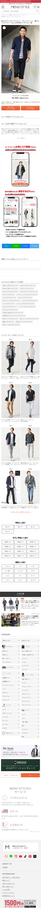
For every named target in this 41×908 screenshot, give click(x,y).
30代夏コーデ (8, 546)
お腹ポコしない (6, 640)
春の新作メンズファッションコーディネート (10, 16)
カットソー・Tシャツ (7, 685)
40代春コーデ (20, 542)
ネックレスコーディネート (9, 306)
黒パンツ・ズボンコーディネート (11, 324)
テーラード (20, 571)
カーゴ (20, 580)
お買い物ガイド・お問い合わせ (11, 877)
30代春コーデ (8, 542)
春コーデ (8, 526)
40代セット (5, 651)
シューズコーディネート (8, 297)
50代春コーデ (33, 542)
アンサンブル (5, 696)
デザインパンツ (26, 694)
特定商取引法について (8, 896)
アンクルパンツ (26, 701)
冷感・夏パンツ (26, 679)
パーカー (33, 566)
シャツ (20, 566)
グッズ (27, 710)
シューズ (8, 705)
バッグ (23, 714)
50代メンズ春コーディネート (10, 288)
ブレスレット (25, 733)
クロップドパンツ (26, 705)
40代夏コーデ (20, 546)
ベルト (23, 718)
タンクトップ (5, 700)
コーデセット (9, 646)
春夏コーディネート (7, 321)
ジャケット (7, 566)
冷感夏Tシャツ (6, 677)
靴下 (23, 725)
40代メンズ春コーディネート (27, 285)
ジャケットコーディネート (24, 297)
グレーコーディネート (8, 294)
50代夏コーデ (33, 546)
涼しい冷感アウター (27, 651)
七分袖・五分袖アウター (28, 654)
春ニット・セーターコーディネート (28, 318)
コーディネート (23, 15)
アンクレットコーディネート (9, 291)
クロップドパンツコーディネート (28, 291)
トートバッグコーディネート (29, 300)
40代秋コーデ (20, 551)
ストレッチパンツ (26, 697)
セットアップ (9, 667)
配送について (6, 880)
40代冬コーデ (20, 555)
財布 (23, 736)
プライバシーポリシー (8, 892)
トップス (8, 673)
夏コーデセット (6, 658)
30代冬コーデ (8, 555)
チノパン (33, 575)
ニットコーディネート (8, 303)
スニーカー (5, 717)
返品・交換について (8, 886)
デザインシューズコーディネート (11, 300)
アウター (27, 646)
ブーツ (4, 709)
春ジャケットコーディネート (9, 318)
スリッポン (5, 724)
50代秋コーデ (33, 551)
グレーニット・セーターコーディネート (26, 294)
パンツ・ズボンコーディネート (26, 306)
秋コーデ (33, 526)
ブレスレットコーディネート (9, 309)
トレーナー (25, 669)
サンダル (4, 728)
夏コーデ (20, 526)
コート (20, 575)
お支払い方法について (8, 883)
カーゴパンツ (25, 690)
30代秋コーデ (8, 551)
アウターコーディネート (26, 288)
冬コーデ (8, 531)
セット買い (7, 571)
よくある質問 (6, 889)
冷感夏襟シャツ (6, 681)
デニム (7, 580)
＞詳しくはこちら (35, 831)
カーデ (33, 571)
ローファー (5, 720)
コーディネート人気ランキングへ (20, 512)
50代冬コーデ (33, 555)
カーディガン (25, 665)
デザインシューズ (7, 713)
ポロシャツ (5, 692)
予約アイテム (9, 733)
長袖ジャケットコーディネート (23, 321)
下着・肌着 (25, 722)
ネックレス (25, 729)
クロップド (33, 580)
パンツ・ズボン (29, 674)
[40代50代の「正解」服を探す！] (37, 11)
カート (30, 775)
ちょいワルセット (7, 662)
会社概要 (4, 867)
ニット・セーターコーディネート (25, 303)
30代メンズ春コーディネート (10, 285)
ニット (7, 575)
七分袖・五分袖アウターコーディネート (12, 312)
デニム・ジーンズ (26, 686)
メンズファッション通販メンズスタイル (9, 15)
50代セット (5, 654)
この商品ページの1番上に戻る (10, 775)
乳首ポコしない (26, 640)
